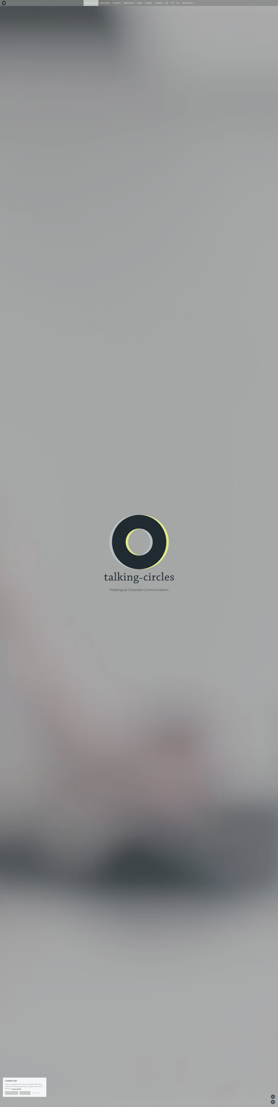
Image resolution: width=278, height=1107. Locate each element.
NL (178, 3)
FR (172, 3)
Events (148, 3)
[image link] (3, 2)
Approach (105, 3)
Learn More (16, 1089)
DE (166, 3)
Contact (158, 3)
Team (139, 3)
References (128, 3)
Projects (116, 3)
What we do (91, 3)
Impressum (187, 3)
